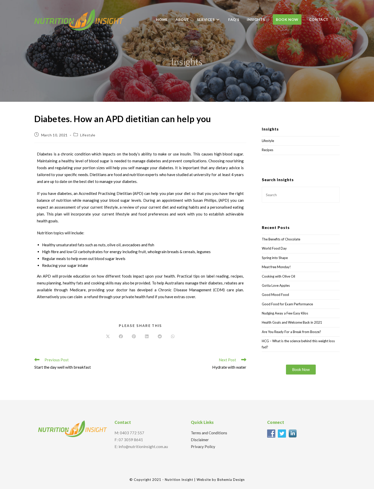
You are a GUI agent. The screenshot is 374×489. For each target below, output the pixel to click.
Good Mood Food (275, 295)
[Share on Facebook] (121, 337)
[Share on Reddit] (160, 337)
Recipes (267, 150)
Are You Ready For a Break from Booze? (291, 332)
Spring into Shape (275, 258)
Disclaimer (200, 439)
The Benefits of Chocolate (281, 239)
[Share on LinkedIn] (147, 337)
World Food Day (274, 248)
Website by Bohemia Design (221, 480)
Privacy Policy (203, 446)
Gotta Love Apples (276, 285)
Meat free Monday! (276, 267)
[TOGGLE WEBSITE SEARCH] (337, 19)
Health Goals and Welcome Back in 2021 (292, 322)
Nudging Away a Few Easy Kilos (285, 313)
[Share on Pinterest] (134, 337)
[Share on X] (108, 337)
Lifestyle (87, 135)
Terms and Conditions (209, 432)
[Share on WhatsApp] (173, 337)
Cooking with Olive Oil (278, 276)
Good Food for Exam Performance (287, 304)
